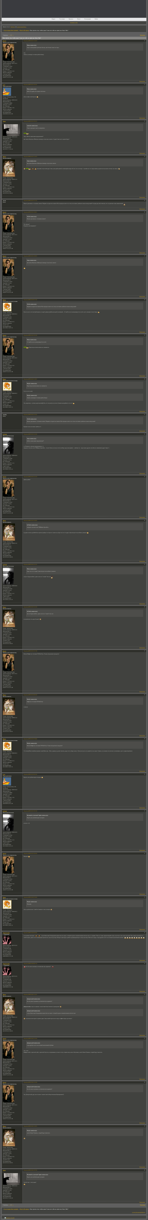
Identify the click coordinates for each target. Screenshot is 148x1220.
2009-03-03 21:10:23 (32, 156)
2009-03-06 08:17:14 (32, 963)
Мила (4, 156)
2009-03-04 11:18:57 (32, 379)
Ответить (142, 35)
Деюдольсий (6, 933)
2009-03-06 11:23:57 (32, 994)
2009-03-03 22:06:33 (32, 255)
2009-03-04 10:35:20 (32, 335)
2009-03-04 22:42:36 (32, 434)
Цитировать (142, 81)
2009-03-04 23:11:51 (32, 564)
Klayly (4, 41)
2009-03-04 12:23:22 (32, 414)
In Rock (5, 434)
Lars (4, 84)
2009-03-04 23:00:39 (32, 520)
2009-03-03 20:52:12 (32, 121)
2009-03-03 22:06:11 (32, 212)
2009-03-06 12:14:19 (32, 1038)
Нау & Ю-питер (24, 30)
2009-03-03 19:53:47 (32, 84)
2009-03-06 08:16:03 (32, 932)
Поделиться (26, 40)
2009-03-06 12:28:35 (32, 1126)
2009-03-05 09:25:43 (32, 774)
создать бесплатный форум (138, 1212)
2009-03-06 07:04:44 (32, 897)
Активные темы (74, 22)
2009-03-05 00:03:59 (32, 694)
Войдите (13, 26)
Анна (4, 121)
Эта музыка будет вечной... (11, 30)
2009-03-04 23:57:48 (32, 650)
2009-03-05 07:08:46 (32, 738)
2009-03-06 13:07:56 (32, 1170)
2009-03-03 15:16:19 (32, 40)
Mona (4, 300)
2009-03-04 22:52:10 (32, 476)
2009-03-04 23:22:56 (32, 606)
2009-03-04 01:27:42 (32, 299)
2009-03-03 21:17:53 (32, 200)
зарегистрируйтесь (21, 26)
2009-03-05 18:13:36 (32, 810)
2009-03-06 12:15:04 (32, 1082)
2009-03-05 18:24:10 (32, 853)
